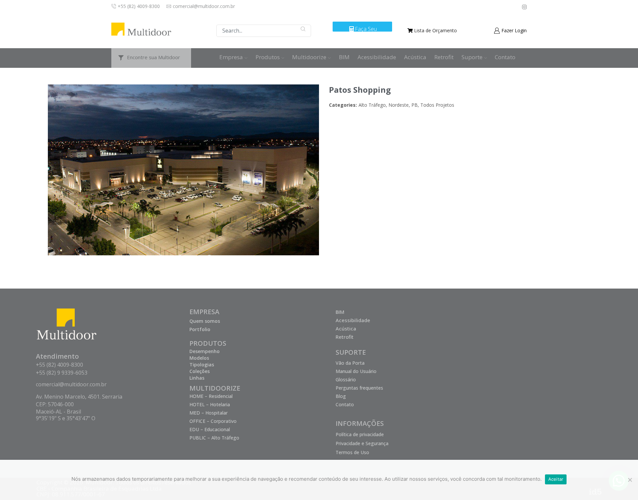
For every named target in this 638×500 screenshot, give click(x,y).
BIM (344, 57)
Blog (341, 396)
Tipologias (201, 364)
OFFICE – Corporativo (213, 421)
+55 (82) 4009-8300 (59, 364)
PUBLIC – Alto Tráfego (214, 438)
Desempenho (204, 351)
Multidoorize (309, 57)
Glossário (346, 379)
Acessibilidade (377, 57)
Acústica (415, 57)
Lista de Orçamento (435, 30)
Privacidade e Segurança (362, 443)
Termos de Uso (352, 452)
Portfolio (199, 329)
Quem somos (204, 321)
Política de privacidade (360, 434)
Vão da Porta (350, 363)
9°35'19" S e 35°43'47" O (65, 418)
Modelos (199, 358)
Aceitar (556, 479)
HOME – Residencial (211, 396)
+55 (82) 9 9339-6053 (61, 372)
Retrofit (444, 57)
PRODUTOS (207, 343)
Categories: (343, 105)
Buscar (303, 29)
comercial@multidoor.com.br (71, 384)
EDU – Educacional (209, 429)
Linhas (196, 378)
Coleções (199, 371)
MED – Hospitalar (208, 413)
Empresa (231, 57)
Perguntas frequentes (359, 388)
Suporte (472, 57)
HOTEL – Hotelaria (209, 404)
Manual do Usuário (356, 371)
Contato (505, 57)
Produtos (268, 57)
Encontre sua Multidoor (153, 57)
